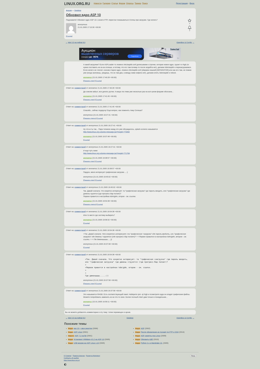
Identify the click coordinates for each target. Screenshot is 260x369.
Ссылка (69, 36)
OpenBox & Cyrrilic (184, 42)
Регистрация (182, 3)
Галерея (106, 3)
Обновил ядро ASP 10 (83, 15)
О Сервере (67, 356)
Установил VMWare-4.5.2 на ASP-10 (89, 339)
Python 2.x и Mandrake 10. (152, 343)
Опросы (130, 3)
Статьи (114, 3)
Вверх (193, 356)
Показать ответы (90, 118)
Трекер (138, 3)
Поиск (145, 3)
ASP (142, 328)
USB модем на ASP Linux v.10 (86, 343)
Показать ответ (89, 81)
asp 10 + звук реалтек (83, 328)
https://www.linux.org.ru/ (72, 360)
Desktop (77, 10)
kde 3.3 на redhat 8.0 (76, 42)
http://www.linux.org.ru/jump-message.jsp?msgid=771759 (106, 153)
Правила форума (79, 356)
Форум (122, 3)
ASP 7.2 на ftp (80, 336)
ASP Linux (78, 332)
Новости (98, 3)
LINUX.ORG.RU (77, 3)
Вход (192, 3)
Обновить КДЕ (147, 339)
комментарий (80, 88)
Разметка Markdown (93, 356)
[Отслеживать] (189, 27)
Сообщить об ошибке (71, 358)
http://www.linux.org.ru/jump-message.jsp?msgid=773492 (106, 132)
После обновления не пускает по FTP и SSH (160, 332)
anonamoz (87, 77)
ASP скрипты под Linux (150, 336)
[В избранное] (189, 21)
